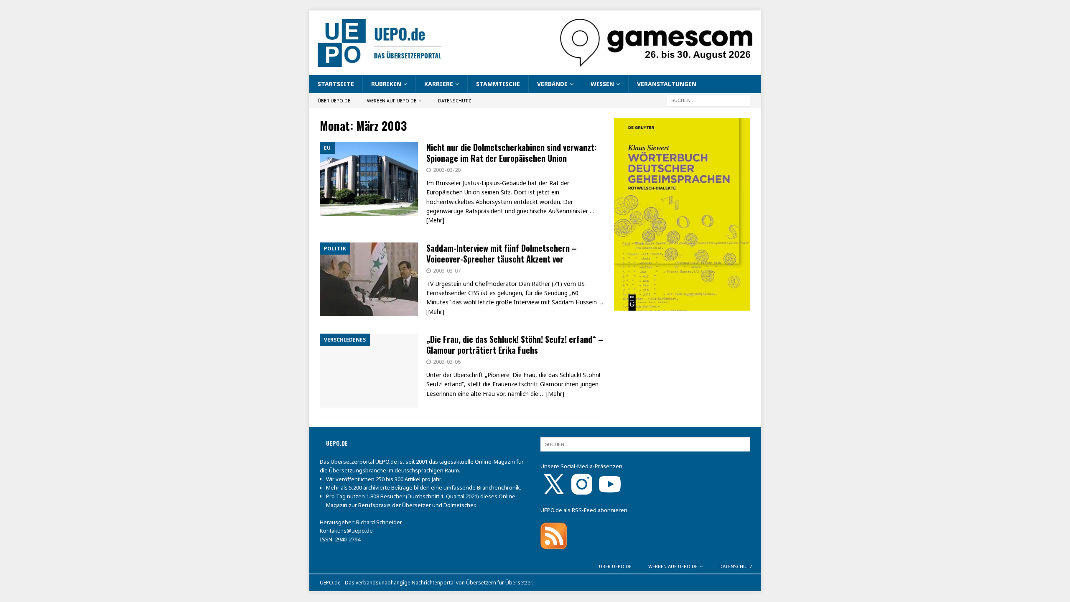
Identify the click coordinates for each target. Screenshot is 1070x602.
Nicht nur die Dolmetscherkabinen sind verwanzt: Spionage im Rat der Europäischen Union (511, 152)
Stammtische (498, 84)
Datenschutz (454, 100)
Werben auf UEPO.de (391, 100)
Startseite (336, 84)
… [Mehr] (552, 394)
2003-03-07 (447, 270)
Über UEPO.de (334, 100)
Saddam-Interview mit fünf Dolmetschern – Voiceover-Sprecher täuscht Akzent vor (501, 253)
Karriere (438, 84)
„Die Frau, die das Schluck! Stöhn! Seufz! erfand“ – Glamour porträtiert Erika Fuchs (514, 344)
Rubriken (386, 84)
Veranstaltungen (666, 84)
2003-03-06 (447, 361)
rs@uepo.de (357, 530)
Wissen (602, 84)
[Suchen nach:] (708, 100)
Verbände (552, 84)
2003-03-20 (447, 169)
